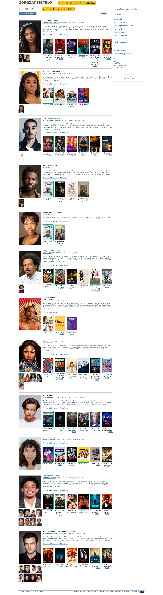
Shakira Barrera (49, 439)
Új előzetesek (119, 32)
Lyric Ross (47, 73)
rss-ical (122, 591)
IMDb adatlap (63, 35)
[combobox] (129, 9)
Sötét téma (122, 58)
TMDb (48, 60)
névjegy (75, 591)
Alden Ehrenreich (50, 533)
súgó (84, 591)
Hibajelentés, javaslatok (123, 54)
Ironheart (28, 9)
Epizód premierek (120, 22)
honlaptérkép (91, 591)
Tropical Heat (118, 67)
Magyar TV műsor (121, 39)
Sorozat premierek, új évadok (125, 26)
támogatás (135, 591)
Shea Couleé (48, 342)
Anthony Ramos (49, 478)
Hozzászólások (119, 50)
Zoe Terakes (48, 397)
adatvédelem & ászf (112, 591)
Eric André (47, 253)
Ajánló (116, 45)
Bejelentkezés (119, 14)
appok (128, 591)
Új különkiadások (120, 35)
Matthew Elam (49, 167)
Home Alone (118, 64)
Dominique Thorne (51, 22)
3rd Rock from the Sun (121, 65)
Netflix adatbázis (120, 42)
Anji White (47, 214)
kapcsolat (101, 591)
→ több (53, 31)
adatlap (28, 13)
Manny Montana (50, 120)
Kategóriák (118, 29)
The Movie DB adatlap (50, 35)
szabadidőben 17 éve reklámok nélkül (129, 77)
